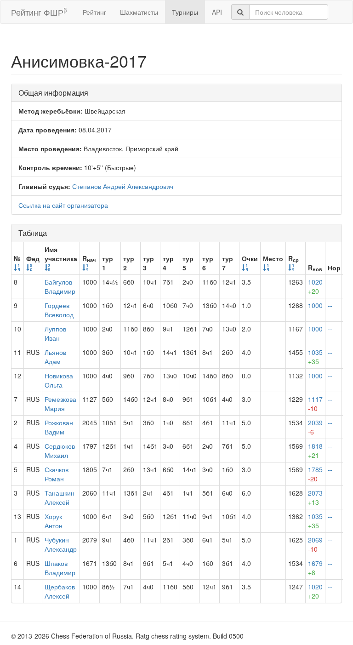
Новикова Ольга (59, 380)
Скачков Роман (56, 474)
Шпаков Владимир (60, 568)
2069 (315, 544)
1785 (315, 474)
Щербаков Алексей (60, 591)
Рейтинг (94, 12)
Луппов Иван (55, 333)
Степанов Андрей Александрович (122, 186)
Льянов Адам (55, 357)
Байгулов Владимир (60, 286)
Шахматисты (139, 12)
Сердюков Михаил (60, 450)
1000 (315, 305)
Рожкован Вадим (59, 427)
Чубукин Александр (61, 544)
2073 (315, 497)
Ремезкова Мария (60, 403)
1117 (315, 403)
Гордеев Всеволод (59, 310)
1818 (315, 450)
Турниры (185, 12)
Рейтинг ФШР (39, 12)
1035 (315, 357)
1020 (315, 286)
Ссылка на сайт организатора (63, 205)
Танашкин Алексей (59, 497)
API (217, 12)
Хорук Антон (54, 521)
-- (330, 281)
